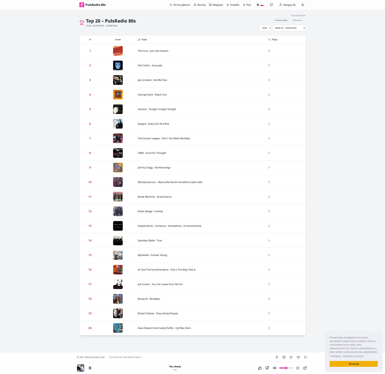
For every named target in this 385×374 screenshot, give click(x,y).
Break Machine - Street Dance (154, 196)
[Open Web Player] (305, 368)
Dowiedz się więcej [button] (353, 356)
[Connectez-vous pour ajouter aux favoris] (298, 368)
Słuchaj (201, 4)
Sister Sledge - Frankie (150, 211)
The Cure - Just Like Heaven (153, 50)
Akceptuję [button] (354, 364)
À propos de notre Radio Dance (125, 357)
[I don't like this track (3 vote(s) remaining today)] (267, 368)
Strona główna (181, 4)
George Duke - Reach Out (152, 94)
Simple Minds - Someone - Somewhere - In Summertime (169, 226)
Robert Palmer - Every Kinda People (158, 313)
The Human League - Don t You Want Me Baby (164, 138)
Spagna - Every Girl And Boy (153, 123)
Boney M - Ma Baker (149, 298)
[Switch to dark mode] (303, 5)
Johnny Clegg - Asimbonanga (154, 167)
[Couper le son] (274, 368)
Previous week (281, 20)
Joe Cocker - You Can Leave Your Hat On (160, 284)
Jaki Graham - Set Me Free (152, 80)
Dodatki (234, 4)
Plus (248, 4)
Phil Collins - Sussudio (150, 65)
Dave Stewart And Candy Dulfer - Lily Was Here (164, 328)
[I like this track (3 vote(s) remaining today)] (260, 368)
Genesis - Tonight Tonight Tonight (157, 109)
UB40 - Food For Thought (152, 153)
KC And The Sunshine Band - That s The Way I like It (167, 269)
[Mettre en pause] (90, 368)
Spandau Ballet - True (150, 240)
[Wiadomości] (271, 5)
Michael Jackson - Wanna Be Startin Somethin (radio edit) (170, 182)
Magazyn (218, 4)
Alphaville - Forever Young (152, 255)
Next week (297, 20)
